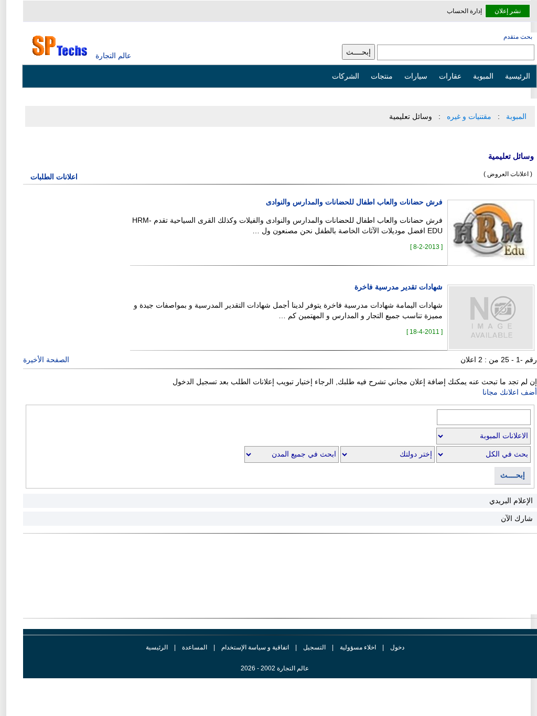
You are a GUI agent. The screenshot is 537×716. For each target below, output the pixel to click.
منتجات (382, 76)
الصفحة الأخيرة (46, 359)
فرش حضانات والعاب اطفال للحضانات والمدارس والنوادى (354, 202)
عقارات (450, 76)
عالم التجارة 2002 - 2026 (275, 668)
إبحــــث (512, 475)
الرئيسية (517, 76)
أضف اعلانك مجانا (509, 392)
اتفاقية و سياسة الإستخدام (254, 647)
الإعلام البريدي (511, 500)
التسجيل (314, 647)
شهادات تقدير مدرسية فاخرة (399, 287)
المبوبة (483, 76)
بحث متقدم (517, 36)
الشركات (345, 76)
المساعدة (194, 647)
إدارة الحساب (464, 11)
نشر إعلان (508, 11)
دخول (397, 647)
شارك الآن (517, 518)
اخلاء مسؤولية (358, 647)
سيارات (415, 76)
